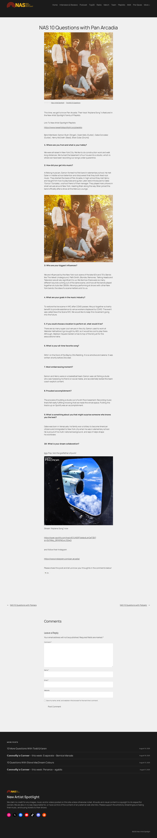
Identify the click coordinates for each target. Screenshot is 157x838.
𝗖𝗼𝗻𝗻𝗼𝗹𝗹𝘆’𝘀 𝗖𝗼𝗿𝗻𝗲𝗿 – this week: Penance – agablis (34, 769)
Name (46, 670)
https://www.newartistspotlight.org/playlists (63, 127)
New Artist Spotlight (57, 103)
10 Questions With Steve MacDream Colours (30, 762)
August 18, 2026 (144, 755)
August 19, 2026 (144, 748)
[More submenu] (149, 4)
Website (46, 690)
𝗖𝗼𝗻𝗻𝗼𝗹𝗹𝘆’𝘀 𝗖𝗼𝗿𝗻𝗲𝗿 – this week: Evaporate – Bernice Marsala (40, 755)
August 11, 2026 (145, 770)
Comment (48, 642)
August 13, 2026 (144, 763)
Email (46, 680)
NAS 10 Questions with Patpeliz (133, 605)
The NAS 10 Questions (73, 103)
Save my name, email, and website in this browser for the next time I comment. (72, 700)
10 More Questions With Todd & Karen (27, 748)
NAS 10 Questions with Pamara (23, 605)
